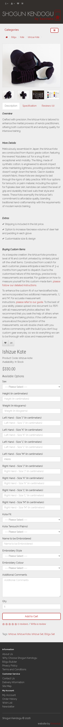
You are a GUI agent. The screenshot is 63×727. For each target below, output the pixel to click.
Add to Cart (31, 616)
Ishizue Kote (33, 37)
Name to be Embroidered (16, 538)
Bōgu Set (49, 634)
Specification (29, 105)
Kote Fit (6, 514)
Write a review (38, 624)
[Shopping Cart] (22, 3)
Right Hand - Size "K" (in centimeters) (23, 478)
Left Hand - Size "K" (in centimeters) (22, 429)
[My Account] (13, 3)
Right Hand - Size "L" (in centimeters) (22, 490)
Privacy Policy (9, 665)
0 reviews (23, 624)
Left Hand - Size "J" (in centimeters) (22, 417)
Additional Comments (14, 574)
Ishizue (12, 634)
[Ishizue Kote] (31, 65)
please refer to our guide (29, 302)
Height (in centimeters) (15, 393)
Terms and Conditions (14, 669)
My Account (9, 695)
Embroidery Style (12, 550)
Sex (4, 381)
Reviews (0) (48, 105)
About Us (7, 654)
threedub (56, 723)
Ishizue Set (37, 634)
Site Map (7, 686)
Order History (9, 698)
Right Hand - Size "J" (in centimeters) (22, 466)
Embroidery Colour (13, 562)
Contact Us (8, 678)
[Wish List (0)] (18, 3)
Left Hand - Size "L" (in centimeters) (22, 441)
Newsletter (8, 706)
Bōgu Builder (9, 661)
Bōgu (13, 37)
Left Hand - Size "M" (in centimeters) (22, 454)
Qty (4, 601)
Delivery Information (13, 682)
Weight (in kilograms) (14, 405)
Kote (22, 37)
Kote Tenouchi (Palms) (15, 526)
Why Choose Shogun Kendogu (19, 658)
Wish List (7, 702)
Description (11, 105)
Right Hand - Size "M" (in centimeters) (23, 502)
